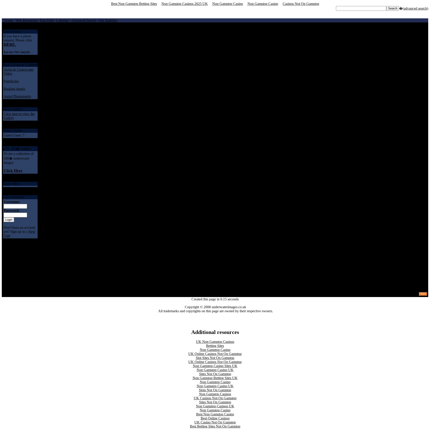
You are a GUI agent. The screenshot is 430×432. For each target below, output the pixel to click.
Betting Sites (215, 346)
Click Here (13, 170)
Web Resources (26, 20)
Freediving (11, 81)
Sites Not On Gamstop (215, 374)
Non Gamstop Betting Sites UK (215, 378)
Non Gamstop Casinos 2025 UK (184, 4)
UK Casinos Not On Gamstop (215, 398)
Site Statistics (108, 20)
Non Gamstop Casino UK (215, 370)
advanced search (415, 8)
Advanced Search (83, 20)
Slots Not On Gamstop (215, 390)
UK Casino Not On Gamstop (215, 422)
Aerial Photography (17, 96)
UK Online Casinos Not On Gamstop (215, 354)
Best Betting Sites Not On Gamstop (215, 426)
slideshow (419, 38)
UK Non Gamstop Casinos (215, 342)
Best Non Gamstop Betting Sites (134, 4)
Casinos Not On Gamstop (301, 4)
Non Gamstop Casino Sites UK (215, 366)
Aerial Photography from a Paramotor (400, 43)
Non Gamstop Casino (227, 4)
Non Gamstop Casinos (215, 394)
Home (8, 20)
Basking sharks (14, 89)
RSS (423, 294)
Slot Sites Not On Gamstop (215, 358)
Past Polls (47, 20)
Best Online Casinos (215, 418)
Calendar (62, 20)
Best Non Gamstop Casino (215, 414)
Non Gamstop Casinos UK (215, 406)
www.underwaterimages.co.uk (339, 43)
